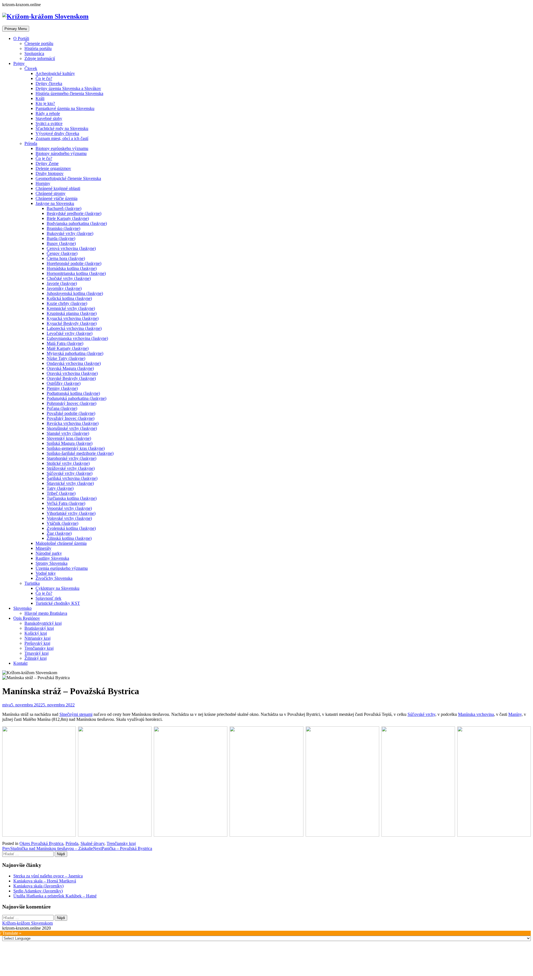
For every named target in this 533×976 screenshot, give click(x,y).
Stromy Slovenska (51, 563)
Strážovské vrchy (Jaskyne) (71, 468)
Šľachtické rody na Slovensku (62, 128)
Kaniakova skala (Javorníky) (38, 886)
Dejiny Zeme (47, 163)
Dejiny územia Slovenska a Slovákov (68, 88)
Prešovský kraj (37, 643)
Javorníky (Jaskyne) (64, 288)
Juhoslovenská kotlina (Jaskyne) (75, 293)
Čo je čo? (44, 78)
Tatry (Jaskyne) (60, 488)
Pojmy (19, 63)
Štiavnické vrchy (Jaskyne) (70, 483)
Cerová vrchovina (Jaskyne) (71, 248)
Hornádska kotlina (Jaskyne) (72, 268)
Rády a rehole (48, 113)
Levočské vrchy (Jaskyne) (69, 333)
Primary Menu (15, 29)
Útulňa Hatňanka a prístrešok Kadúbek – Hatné (55, 896)
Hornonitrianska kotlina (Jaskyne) (76, 273)
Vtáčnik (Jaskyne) (62, 523)
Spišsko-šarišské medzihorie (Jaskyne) (80, 453)
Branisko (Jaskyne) (63, 228)
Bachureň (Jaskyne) (64, 208)
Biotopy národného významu (61, 153)
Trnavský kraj (36, 653)
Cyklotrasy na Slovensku (57, 588)
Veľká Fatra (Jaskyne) (66, 503)
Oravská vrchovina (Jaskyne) (72, 373)
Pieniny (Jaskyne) (62, 388)
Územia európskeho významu (62, 568)
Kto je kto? (45, 103)
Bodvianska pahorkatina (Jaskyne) (77, 223)
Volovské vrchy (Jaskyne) (69, 518)
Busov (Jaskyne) (61, 243)
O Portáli (21, 38)
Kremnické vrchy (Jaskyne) (71, 308)
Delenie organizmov (53, 168)
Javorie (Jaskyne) (62, 283)
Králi (40, 98)
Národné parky (49, 553)
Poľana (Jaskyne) (62, 408)
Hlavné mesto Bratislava (45, 613)
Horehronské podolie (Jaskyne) (74, 263)
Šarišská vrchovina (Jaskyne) (72, 478)
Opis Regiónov (26, 618)
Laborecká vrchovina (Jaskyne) (74, 328)
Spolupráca (34, 53)
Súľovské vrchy (421, 714)
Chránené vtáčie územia (56, 198)
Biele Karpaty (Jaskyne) (68, 218)
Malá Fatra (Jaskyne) (65, 343)
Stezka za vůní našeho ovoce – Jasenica (48, 876)
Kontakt (20, 663)
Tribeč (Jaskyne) (61, 493)
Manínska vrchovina (476, 714)
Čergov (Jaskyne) (62, 253)
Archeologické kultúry (55, 73)
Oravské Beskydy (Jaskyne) (71, 378)
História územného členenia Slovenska (69, 93)
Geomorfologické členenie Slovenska (68, 178)
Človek (30, 68)
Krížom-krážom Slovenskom (27, 923)
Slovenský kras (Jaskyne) (69, 438)
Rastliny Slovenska (52, 558)
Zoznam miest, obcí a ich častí (62, 138)
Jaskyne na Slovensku (55, 203)
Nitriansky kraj (37, 638)
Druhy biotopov (50, 173)
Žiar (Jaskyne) (59, 533)
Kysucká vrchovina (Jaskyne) (73, 318)
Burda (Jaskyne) (61, 238)
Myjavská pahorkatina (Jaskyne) (75, 353)
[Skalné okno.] (342, 781)
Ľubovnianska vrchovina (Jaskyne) (77, 338)
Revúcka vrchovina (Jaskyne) (73, 423)
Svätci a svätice (49, 123)
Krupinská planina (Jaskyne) (72, 313)
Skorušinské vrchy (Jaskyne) (72, 428)
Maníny (515, 714)
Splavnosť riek (48, 598)
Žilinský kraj (35, 658)
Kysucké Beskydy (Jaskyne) (72, 323)
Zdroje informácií (39, 58)
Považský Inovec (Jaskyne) (70, 418)
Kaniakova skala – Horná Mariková (44, 881)
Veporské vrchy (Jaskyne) (69, 508)
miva (6, 704)
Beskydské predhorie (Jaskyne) (74, 213)
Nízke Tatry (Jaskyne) (66, 358)
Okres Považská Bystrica (41, 843)
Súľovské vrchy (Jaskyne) (69, 473)
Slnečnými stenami (75, 714)
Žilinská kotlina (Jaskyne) (69, 538)
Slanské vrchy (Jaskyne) (68, 433)
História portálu (38, 48)
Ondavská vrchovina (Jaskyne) (74, 363)
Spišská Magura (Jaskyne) (69, 443)
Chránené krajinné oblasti (58, 188)
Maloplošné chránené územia (61, 543)
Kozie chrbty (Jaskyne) (67, 303)
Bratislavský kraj (39, 628)
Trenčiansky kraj (39, 648)
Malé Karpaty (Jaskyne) (68, 348)
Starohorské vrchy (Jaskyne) (71, 458)
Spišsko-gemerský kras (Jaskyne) (76, 448)
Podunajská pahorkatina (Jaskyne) (76, 398)
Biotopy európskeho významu (62, 148)
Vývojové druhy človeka (57, 133)
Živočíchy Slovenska (54, 578)
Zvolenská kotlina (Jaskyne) (71, 528)
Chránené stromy (51, 193)
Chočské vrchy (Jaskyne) (69, 278)
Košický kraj (35, 633)
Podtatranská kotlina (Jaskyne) (73, 393)
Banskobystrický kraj (43, 623)
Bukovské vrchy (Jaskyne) (70, 233)
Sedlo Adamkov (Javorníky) (38, 891)
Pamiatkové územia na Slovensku (65, 108)
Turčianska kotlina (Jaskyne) (72, 498)
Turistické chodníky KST (58, 603)
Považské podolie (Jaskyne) (71, 413)
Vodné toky (46, 573)
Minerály (43, 548)
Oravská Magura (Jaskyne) (70, 368)
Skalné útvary (92, 843)
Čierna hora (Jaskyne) (66, 258)
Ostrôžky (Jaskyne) (64, 383)
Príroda (30, 143)
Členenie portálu (38, 43)
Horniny (43, 183)
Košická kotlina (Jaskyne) (69, 298)
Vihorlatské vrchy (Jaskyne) (71, 513)
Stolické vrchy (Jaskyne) (68, 463)
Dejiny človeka (49, 83)
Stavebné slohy (49, 118)
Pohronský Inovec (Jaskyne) (71, 403)
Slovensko (22, 608)
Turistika (32, 583)
